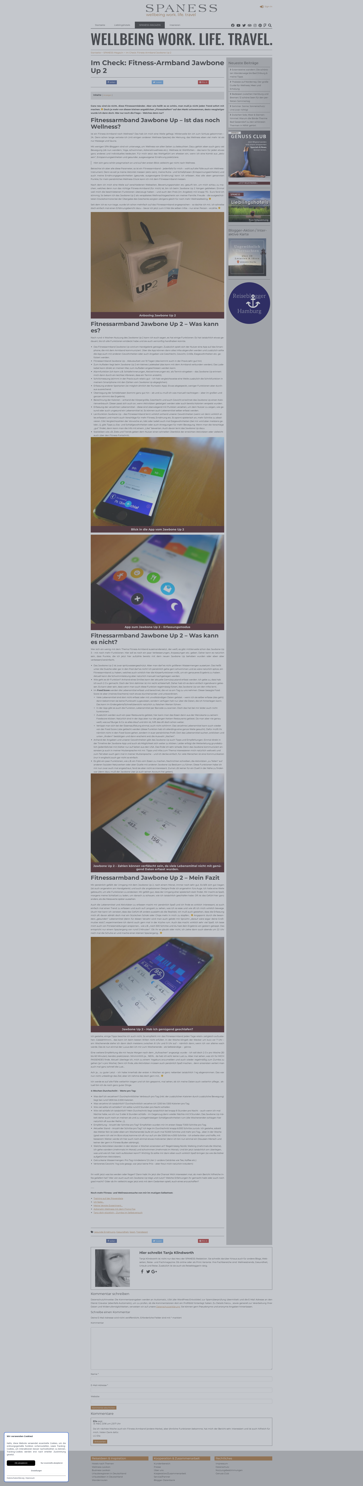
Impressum (30, 1478)
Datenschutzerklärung (15, 1478)
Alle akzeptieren (21, 1463)
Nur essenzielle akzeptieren (52, 1463)
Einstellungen (36, 1470)
